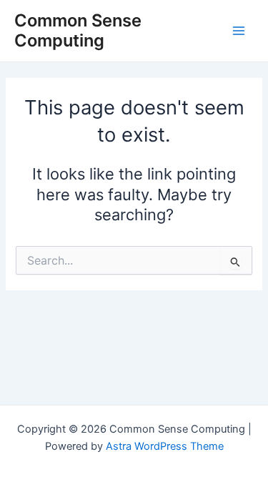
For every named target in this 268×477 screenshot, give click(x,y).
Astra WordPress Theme (165, 446)
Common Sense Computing (78, 30)
